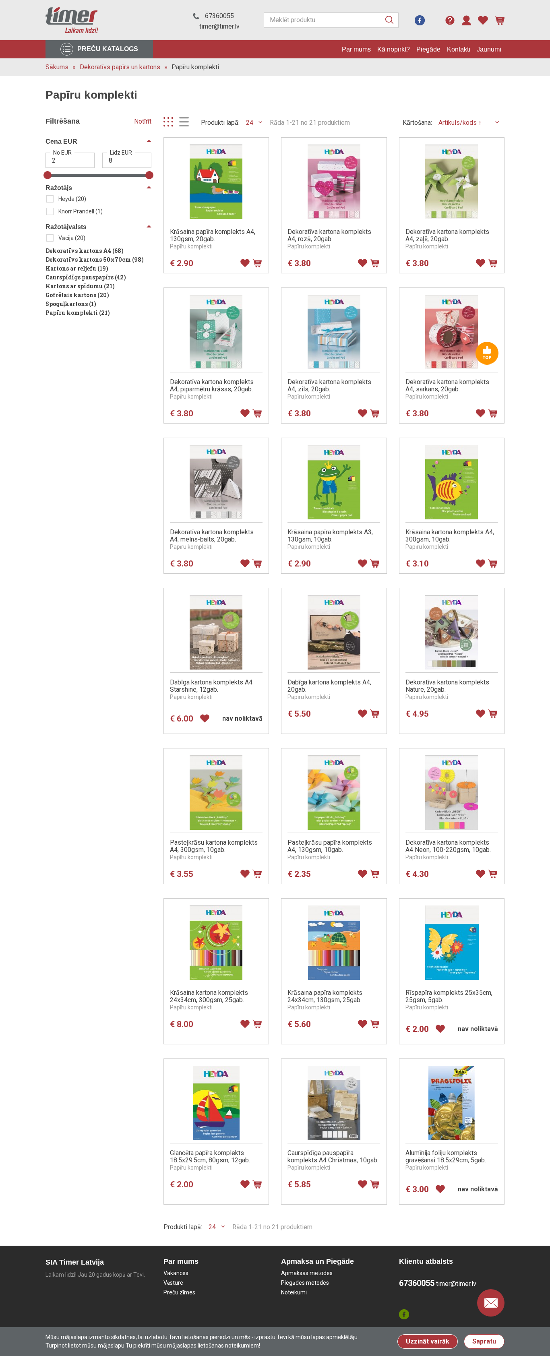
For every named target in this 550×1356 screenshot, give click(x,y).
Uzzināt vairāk (427, 1341)
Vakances (175, 1273)
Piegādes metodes (305, 1283)
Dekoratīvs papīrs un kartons (120, 67)
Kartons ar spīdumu (80, 286)
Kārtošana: (417, 122)
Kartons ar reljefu (76, 268)
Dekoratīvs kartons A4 (84, 250)
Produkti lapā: (220, 122)
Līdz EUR (121, 152)
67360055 (219, 16)
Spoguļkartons (70, 304)
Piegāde (428, 49)
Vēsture (173, 1283)
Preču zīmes (179, 1292)
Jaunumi (489, 49)
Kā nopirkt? (393, 49)
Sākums (56, 67)
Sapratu (484, 1341)
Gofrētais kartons (77, 295)
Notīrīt (142, 121)
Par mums (356, 49)
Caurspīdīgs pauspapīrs (85, 277)
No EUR (62, 152)
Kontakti (458, 49)
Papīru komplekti (195, 67)
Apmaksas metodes (307, 1273)
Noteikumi (294, 1292)
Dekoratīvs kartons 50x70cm (94, 259)
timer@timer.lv (219, 26)
